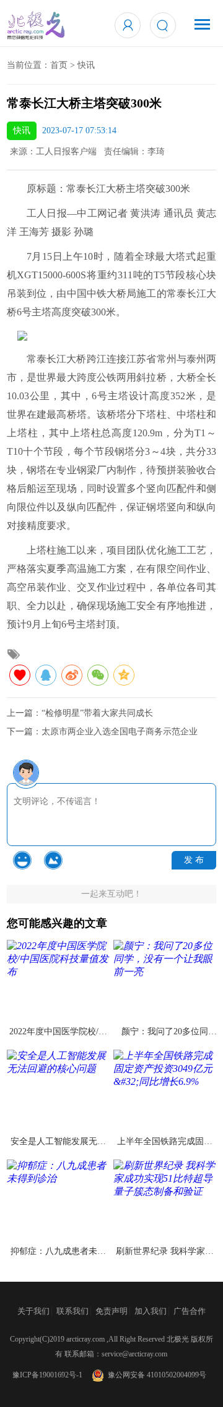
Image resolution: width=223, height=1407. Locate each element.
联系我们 (72, 1311)
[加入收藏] (19, 675)
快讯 (86, 65)
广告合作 (189, 1311)
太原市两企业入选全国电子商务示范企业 (120, 731)
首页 (59, 65)
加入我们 (150, 1311)
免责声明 (111, 1311)
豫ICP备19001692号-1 (47, 1375)
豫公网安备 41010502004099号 (155, 1375)
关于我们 (33, 1311)
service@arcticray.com (134, 1354)
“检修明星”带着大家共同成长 (97, 713)
